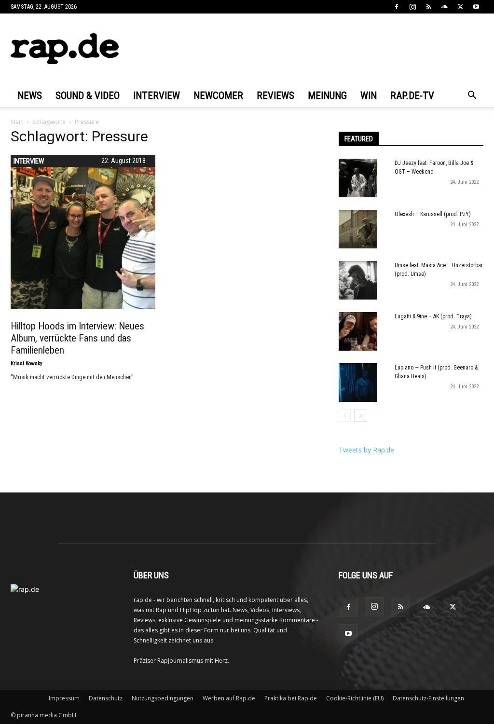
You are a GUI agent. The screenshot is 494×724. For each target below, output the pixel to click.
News (29, 95)
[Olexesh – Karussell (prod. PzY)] (358, 229)
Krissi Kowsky (26, 363)
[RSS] (428, 7)
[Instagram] (412, 7)
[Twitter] (460, 7)
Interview (156, 95)
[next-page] (360, 416)
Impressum (64, 698)
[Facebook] (396, 7)
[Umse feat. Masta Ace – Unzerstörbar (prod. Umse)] (358, 280)
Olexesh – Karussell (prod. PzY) (433, 214)
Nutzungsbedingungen (162, 698)
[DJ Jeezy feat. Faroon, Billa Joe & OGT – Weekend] (358, 178)
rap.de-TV (412, 95)
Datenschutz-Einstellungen (428, 698)
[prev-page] (345, 416)
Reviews (275, 95)
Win (368, 95)
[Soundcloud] (444, 7)
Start (17, 122)
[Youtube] (476, 7)
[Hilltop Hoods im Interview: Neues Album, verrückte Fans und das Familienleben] (88, 232)
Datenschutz (106, 698)
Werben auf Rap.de (229, 698)
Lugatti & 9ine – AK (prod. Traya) (433, 316)
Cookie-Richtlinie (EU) (355, 698)
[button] (471, 96)
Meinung (327, 95)
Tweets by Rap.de (366, 449)
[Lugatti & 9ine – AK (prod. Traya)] (358, 331)
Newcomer (218, 95)
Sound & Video (87, 95)
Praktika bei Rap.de (290, 698)
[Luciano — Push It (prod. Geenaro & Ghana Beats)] (358, 382)
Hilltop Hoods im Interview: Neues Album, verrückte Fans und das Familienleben (77, 338)
